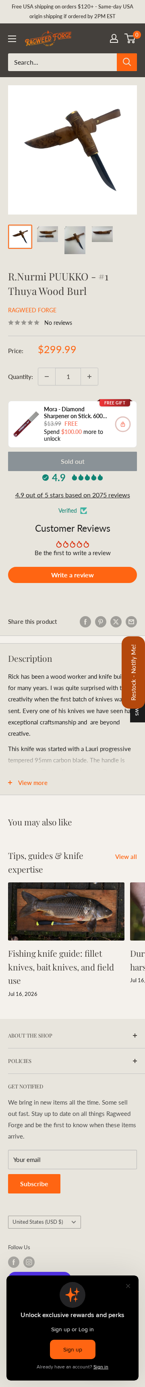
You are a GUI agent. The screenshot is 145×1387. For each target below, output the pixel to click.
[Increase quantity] (89, 376)
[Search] (127, 62)
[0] (130, 38)
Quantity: (20, 376)
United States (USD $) (37, 1222)
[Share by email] (131, 621)
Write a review (72, 575)
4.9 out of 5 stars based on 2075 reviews (72, 495)
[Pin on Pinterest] (100, 621)
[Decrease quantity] (46, 376)
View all (126, 856)
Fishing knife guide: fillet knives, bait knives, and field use (61, 966)
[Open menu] (12, 39)
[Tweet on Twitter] (116, 621)
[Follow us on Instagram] (29, 1262)
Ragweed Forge (32, 310)
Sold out (73, 461)
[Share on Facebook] (85, 621)
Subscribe (34, 1183)
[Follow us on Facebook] (13, 1262)
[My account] (114, 38)
